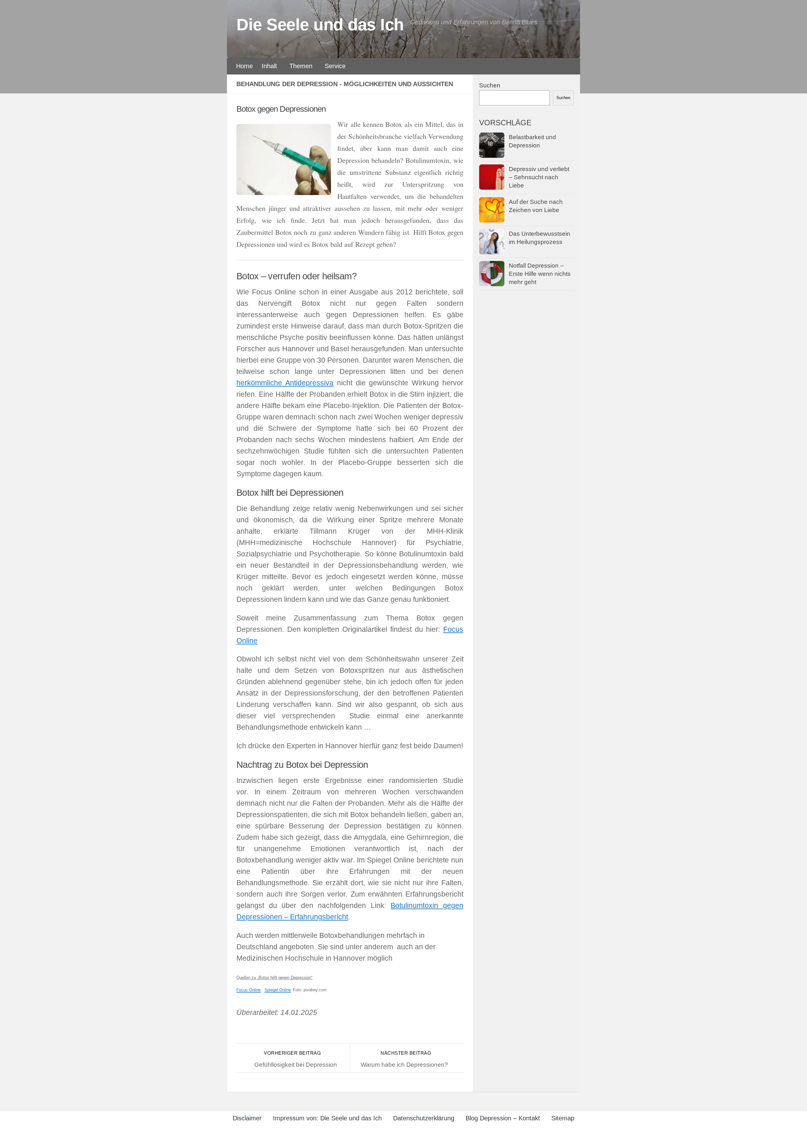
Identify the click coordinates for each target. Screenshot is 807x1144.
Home (244, 65)
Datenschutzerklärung (423, 1118)
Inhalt (269, 65)
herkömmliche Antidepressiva (285, 383)
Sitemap (562, 1118)
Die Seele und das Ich (320, 24)
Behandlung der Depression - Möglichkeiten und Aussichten (344, 83)
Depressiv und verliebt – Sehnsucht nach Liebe (539, 177)
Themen (300, 65)
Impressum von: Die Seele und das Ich (327, 1118)
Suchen (489, 85)
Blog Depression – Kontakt (503, 1118)
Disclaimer (247, 1118)
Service (335, 65)
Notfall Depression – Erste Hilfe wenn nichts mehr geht (540, 274)
